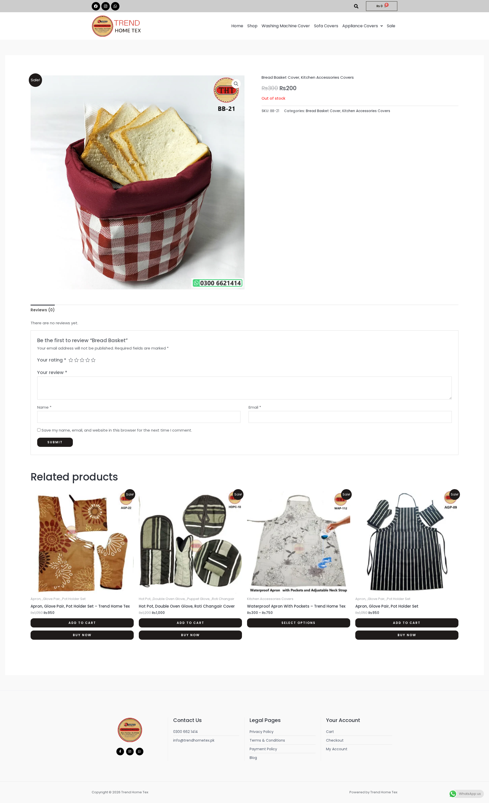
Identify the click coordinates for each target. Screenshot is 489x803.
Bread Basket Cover (280, 77)
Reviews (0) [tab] (43, 310)
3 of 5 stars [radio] (82, 360)
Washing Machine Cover (286, 26)
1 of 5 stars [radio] (71, 360)
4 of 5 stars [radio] (87, 360)
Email (255, 407)
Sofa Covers (326, 26)
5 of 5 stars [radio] (93, 360)
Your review (52, 372)
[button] (362, 26)
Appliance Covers (360, 26)
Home (237, 26)
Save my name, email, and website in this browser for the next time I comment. (117, 430)
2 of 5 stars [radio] (76, 360)
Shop (252, 26)
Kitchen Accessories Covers (327, 77)
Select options (298, 623)
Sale (391, 26)
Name (44, 407)
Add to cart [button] (82, 623)
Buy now (82, 635)
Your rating (51, 360)
